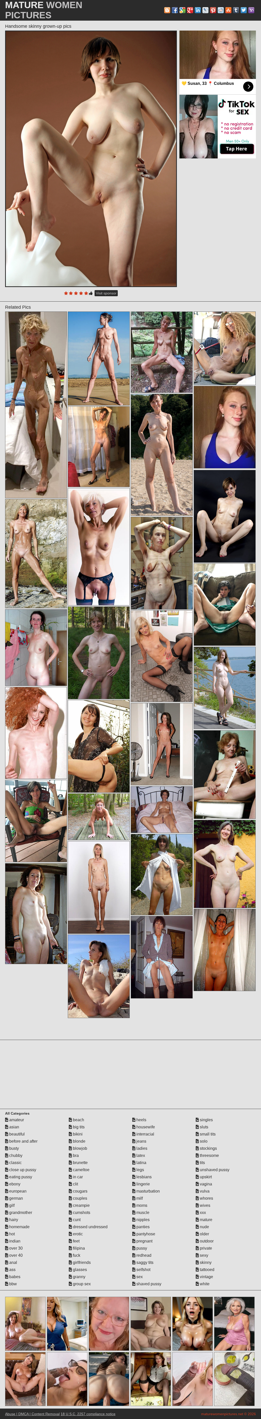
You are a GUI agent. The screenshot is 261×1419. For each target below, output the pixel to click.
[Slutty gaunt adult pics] (162, 656)
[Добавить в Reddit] (221, 10)
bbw (12, 1284)
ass (12, 1269)
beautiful (16, 1134)
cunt (76, 1220)
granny (78, 1277)
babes (14, 1277)
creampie (81, 1205)
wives (204, 1205)
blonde (78, 1141)
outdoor (206, 1241)
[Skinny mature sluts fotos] (225, 950)
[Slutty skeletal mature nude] (99, 652)
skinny (205, 1262)
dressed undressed (90, 1227)
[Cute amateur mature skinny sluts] (225, 516)
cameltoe (80, 1170)
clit (75, 1184)
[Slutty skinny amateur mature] (36, 821)
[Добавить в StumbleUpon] (228, 10)
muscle (142, 1212)
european (17, 1191)
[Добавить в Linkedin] (198, 10)
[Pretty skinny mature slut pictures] (225, 774)
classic (15, 1162)
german (15, 1198)
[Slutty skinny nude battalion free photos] (162, 744)
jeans (140, 1141)
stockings (208, 1148)
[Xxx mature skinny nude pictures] (162, 809)
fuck (76, 1255)
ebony (14, 1184)
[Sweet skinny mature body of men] (99, 816)
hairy (13, 1220)
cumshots (81, 1212)
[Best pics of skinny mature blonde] (36, 647)
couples (79, 1198)
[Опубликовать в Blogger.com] (167, 10)
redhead (143, 1255)
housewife (145, 1127)
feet (76, 1241)
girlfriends (81, 1262)
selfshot (142, 1269)
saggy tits (144, 1262)
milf (139, 1198)
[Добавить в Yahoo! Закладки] (251, 10)
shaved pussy (148, 1284)
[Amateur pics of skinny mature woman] (36, 553)
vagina (205, 1184)
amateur (16, 1120)
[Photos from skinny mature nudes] (162, 352)
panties (142, 1227)
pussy (141, 1248)
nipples (142, 1220)
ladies (141, 1148)
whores (206, 1198)
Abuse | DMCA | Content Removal (32, 1414)
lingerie (142, 1184)
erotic (77, 1234)
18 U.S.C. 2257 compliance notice (88, 1414)
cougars (79, 1191)
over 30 (15, 1248)
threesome (209, 1155)
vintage (206, 1277)
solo (203, 1141)
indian (14, 1241)
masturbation (147, 1191)
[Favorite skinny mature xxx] (162, 957)
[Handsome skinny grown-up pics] (91, 159)
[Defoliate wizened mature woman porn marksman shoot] (162, 563)
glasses (79, 1269)
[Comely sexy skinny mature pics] (225, 348)
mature (205, 1220)
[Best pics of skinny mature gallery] (225, 864)
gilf (11, 1205)
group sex (81, 1284)
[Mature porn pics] (99, 446)
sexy (203, 1255)
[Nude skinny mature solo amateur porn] (225, 688)
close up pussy (22, 1170)
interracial (144, 1134)
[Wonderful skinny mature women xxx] (36, 913)
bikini (77, 1134)
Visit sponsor (106, 293)
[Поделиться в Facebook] (175, 10)
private (205, 1248)
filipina (78, 1248)
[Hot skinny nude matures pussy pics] (99, 887)
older (204, 1234)
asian (13, 1127)
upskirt (205, 1177)
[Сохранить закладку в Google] (182, 10)
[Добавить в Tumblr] (236, 10)
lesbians (143, 1177)
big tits (78, 1127)
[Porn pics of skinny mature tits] (162, 874)
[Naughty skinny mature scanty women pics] (99, 746)
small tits (207, 1134)
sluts (203, 1127)
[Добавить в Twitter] (244, 10)
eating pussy (20, 1177)
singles (206, 1120)
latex (140, 1155)
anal (12, 1262)
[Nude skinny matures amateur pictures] (36, 733)
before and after (22, 1141)
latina (140, 1162)
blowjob (79, 1148)
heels (140, 1120)
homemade (19, 1227)
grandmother (20, 1212)
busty (13, 1148)
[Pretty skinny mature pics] (36, 405)
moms (141, 1205)
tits (202, 1162)
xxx (202, 1212)
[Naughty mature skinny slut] (225, 604)
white (204, 1284)
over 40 (15, 1255)
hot (11, 1234)
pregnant (143, 1241)
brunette (80, 1162)
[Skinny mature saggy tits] (99, 546)
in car (77, 1177)
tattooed (206, 1269)
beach (78, 1120)
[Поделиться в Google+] (190, 10)
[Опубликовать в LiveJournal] (205, 10)
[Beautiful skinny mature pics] (99, 976)
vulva (204, 1191)
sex (139, 1277)
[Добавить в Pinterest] (213, 10)
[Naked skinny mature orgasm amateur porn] (162, 455)
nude (204, 1227)
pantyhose (145, 1234)
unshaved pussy (214, 1170)
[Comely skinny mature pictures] (99, 359)
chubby (15, 1155)
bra (75, 1155)
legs (139, 1170)
